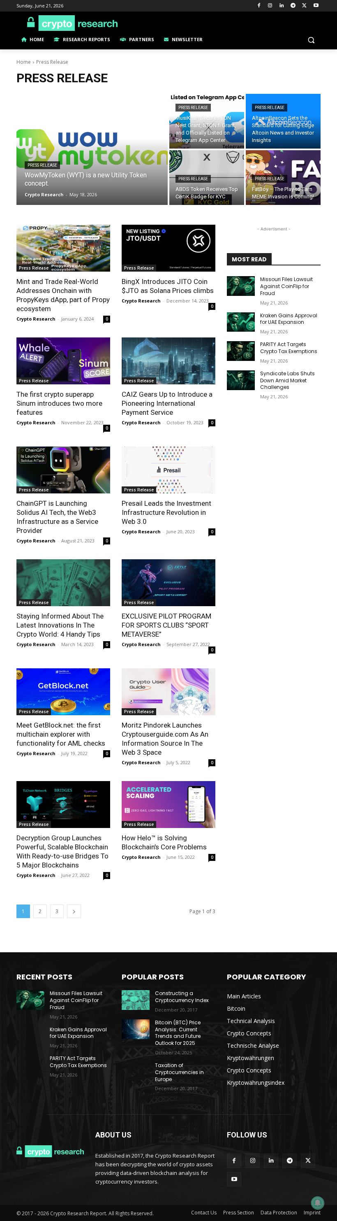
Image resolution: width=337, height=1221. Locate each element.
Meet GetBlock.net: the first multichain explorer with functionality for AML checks (60, 734)
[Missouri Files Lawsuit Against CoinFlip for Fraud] (241, 286)
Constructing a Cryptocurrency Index (182, 997)
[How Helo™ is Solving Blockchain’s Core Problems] (168, 804)
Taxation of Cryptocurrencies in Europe (179, 1072)
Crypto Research (35, 319)
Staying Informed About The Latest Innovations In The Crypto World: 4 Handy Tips (60, 625)
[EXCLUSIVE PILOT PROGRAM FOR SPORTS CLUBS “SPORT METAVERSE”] (168, 582)
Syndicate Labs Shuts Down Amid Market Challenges (287, 380)
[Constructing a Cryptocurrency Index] (136, 1000)
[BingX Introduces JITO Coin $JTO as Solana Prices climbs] (168, 248)
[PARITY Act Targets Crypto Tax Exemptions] (241, 351)
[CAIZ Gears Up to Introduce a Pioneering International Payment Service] (168, 360)
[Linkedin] (281, 6)
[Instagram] (270, 6)
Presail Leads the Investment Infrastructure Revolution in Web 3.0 (166, 512)
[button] (311, 39)
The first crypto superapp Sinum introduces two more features (59, 403)
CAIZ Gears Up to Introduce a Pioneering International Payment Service (167, 403)
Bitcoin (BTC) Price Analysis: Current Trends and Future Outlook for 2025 (178, 1033)
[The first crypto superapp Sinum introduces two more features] (63, 360)
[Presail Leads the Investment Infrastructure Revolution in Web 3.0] (168, 470)
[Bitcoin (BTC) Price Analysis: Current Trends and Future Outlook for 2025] (136, 1029)
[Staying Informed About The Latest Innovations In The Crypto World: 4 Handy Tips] (63, 582)
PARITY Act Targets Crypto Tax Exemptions (288, 348)
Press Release (42, 165)
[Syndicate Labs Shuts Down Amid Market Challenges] (241, 380)
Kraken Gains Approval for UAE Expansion (288, 319)
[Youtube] (316, 6)
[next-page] (74, 911)
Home (23, 61)
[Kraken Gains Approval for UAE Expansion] (241, 322)
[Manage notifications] (317, 1202)
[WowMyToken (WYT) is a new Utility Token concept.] (92, 149)
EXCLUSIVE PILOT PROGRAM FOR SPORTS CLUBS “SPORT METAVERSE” (166, 625)
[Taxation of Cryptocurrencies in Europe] (136, 1072)
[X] (304, 6)
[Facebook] (258, 6)
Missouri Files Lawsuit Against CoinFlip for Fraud (286, 286)
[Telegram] (293, 6)
